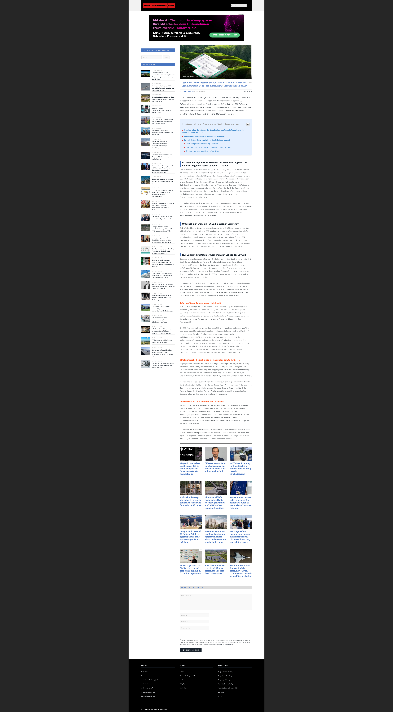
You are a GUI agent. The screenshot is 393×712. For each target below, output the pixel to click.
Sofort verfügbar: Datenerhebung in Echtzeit (202, 144)
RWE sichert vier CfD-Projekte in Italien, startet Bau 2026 (162, 341)
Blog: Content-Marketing (225, 672)
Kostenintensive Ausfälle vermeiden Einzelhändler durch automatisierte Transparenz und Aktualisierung (240, 502)
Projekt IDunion (224, 405)
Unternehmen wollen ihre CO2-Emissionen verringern (204, 136)
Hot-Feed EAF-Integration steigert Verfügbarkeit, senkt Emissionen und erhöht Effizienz (162, 121)
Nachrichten (248, 91)
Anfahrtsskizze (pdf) (147, 684)
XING (219, 696)
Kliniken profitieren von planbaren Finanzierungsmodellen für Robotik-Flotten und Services (163, 286)
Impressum (144, 676)
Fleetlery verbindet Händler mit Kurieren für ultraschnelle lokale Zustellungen (162, 298)
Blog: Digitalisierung (224, 680)
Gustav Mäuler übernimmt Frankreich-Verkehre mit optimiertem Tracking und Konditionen (160, 144)
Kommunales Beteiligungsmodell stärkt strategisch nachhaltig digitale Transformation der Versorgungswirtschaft (162, 169)
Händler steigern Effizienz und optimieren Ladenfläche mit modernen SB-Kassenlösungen (161, 331)
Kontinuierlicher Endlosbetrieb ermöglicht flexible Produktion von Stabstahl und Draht (163, 88)
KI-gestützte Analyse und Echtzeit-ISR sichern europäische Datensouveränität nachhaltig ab (190, 468)
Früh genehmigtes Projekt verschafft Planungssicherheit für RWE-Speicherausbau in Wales (162, 229)
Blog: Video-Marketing (225, 676)
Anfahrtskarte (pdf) (147, 688)
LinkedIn (221, 692)
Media (182, 672)
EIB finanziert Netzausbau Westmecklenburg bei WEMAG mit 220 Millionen (163, 132)
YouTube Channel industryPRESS (228, 688)
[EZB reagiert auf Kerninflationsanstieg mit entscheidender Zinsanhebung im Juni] (216, 454)
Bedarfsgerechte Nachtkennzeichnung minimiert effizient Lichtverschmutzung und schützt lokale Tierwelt (240, 536)
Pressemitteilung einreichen (188, 676)
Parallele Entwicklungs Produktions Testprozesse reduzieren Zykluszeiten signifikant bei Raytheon (163, 206)
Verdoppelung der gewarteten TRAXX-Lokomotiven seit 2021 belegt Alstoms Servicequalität (161, 240)
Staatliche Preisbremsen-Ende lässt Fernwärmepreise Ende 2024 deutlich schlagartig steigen (163, 251)
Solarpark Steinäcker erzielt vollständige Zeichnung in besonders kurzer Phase (215, 569)
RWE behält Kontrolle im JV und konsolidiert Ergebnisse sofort (162, 218)
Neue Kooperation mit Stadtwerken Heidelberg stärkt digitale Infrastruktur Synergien (190, 569)
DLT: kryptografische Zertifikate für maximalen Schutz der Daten (209, 147)
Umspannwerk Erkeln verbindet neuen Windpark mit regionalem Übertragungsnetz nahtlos (162, 275)
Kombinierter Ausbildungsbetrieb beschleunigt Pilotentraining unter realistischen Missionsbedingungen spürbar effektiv (241, 570)
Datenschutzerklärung (226, 644)
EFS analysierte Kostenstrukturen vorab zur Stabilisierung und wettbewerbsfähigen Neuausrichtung (162, 193)
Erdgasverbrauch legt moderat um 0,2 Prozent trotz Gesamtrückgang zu (162, 181)
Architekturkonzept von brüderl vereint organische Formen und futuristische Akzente (191, 501)
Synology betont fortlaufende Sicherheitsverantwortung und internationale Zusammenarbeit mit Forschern (163, 263)
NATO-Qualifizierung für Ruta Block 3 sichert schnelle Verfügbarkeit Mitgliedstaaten (240, 468)
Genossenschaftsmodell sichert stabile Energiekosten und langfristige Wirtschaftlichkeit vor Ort (162, 353)
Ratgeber (182, 684)
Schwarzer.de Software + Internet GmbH (155, 709)
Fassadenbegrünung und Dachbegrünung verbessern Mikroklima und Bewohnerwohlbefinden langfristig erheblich (215, 536)
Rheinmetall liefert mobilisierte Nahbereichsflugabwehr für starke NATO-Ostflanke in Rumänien (215, 502)
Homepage (144, 672)
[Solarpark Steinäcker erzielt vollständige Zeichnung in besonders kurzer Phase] (216, 556)
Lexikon (182, 680)
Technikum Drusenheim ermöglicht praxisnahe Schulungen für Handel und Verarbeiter (163, 99)
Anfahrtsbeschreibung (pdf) (149, 680)
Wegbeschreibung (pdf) (148, 692)
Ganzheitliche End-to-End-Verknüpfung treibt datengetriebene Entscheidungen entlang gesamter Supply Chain (163, 76)
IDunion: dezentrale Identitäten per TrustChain (202, 151)
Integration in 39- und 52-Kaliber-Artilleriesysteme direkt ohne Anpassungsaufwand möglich (190, 536)
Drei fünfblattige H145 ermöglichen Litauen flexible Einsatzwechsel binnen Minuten (163, 365)
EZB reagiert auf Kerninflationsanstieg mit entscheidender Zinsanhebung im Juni (215, 467)
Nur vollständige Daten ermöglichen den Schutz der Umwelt (207, 140)
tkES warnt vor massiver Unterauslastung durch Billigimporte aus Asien (159, 320)
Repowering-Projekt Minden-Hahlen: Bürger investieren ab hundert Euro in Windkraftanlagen (162, 309)
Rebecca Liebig (188, 92)
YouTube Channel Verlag (225, 684)
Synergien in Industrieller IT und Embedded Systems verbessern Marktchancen (162, 157)
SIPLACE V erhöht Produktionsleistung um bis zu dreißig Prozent (161, 110)
